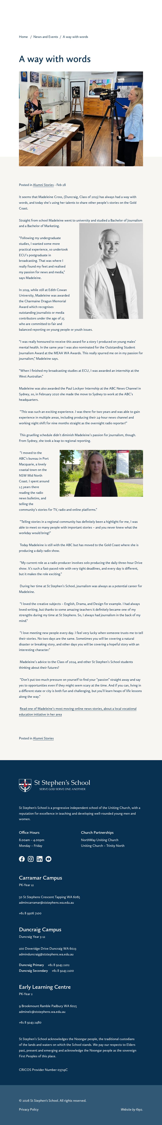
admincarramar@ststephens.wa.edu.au (46, 902)
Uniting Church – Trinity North (102, 845)
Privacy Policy (29, 1109)
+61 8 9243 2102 (59, 965)
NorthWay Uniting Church (99, 840)
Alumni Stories (43, 185)
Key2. (139, 1109)
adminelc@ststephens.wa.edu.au (42, 1011)
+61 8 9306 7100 (30, 913)
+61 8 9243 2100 (63, 970)
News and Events (45, 37)
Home (23, 37)
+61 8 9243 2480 (30, 1022)
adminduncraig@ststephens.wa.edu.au (46, 954)
